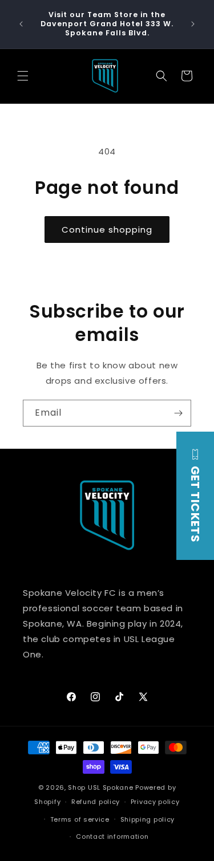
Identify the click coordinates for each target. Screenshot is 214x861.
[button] (22, 75)
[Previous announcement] (21, 23)
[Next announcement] (192, 23)
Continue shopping (107, 229)
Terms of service (80, 819)
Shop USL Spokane (100, 787)
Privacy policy (155, 801)
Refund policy (95, 801)
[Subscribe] (178, 413)
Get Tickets (195, 502)
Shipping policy (147, 819)
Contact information (112, 836)
